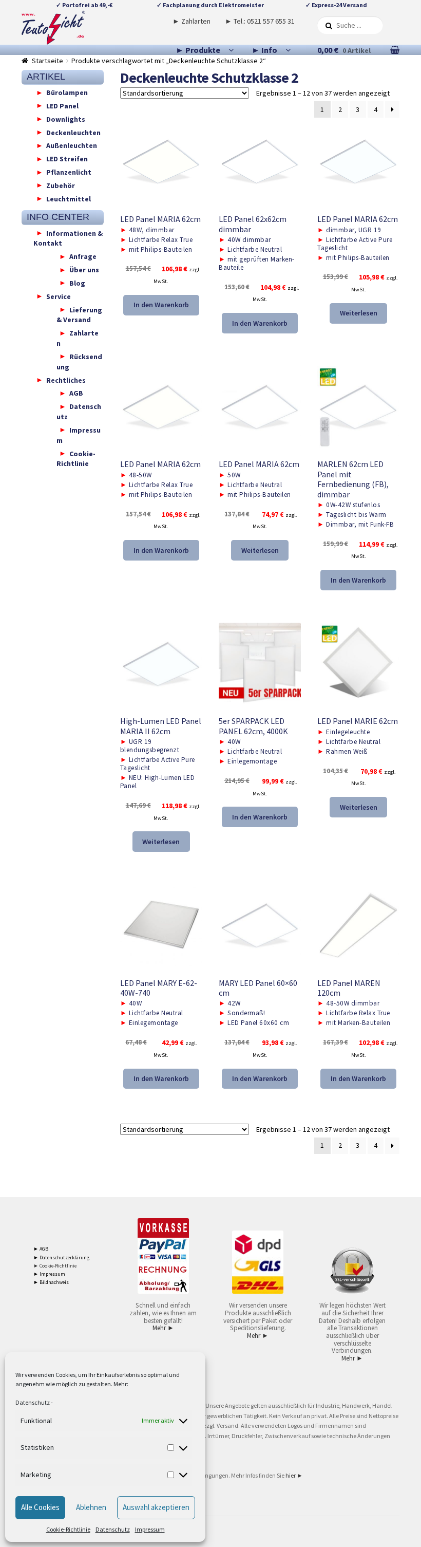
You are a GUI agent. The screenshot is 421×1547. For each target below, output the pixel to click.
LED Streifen (67, 158)
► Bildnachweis (51, 1282)
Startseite (47, 60)
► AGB (40, 1248)
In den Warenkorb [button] (161, 304)
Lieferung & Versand (79, 314)
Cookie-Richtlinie (68, 1529)
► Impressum (49, 1274)
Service (58, 296)
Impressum (150, 1529)
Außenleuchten (71, 145)
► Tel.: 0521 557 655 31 (260, 21)
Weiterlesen (358, 313)
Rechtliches (66, 379)
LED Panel (62, 105)
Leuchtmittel (68, 198)
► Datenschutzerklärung (61, 1257)
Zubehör (60, 185)
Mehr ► (163, 1328)
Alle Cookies (40, 1507)
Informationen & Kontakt (68, 238)
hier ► (294, 1475)
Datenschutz (32, 1402)
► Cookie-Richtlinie (54, 1265)
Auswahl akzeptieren (156, 1507)
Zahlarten (77, 338)
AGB (76, 393)
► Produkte (198, 50)
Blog (77, 282)
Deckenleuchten (73, 132)
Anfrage (83, 256)
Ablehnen (91, 1507)
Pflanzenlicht (68, 172)
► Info (264, 50)
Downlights (65, 118)
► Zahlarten (191, 21)
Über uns (84, 269)
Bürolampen (67, 92)
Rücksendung (79, 361)
